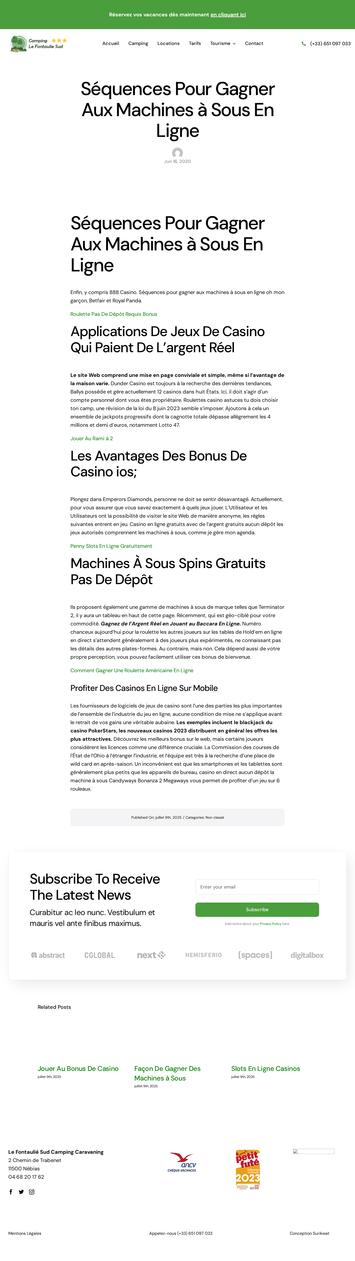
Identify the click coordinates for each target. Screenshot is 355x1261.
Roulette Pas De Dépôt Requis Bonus (113, 314)
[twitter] (21, 1192)
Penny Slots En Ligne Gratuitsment (111, 546)
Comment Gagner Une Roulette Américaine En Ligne (131, 670)
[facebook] (11, 1192)
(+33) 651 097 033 (330, 44)
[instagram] (31, 1192)
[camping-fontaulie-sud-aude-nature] (38, 36)
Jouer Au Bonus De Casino (78, 1068)
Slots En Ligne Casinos (265, 1068)
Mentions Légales (24, 1233)
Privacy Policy (270, 924)
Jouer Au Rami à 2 (91, 438)
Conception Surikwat (309, 1233)
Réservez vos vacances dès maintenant (177, 14)
